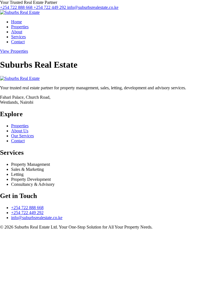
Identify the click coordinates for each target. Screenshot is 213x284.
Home (16, 21)
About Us (19, 130)
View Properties (14, 51)
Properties (20, 26)
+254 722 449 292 (50, 7)
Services (18, 36)
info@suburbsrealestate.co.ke (92, 7)
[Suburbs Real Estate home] (20, 12)
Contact (18, 41)
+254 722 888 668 (17, 7)
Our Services (22, 135)
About (16, 31)
